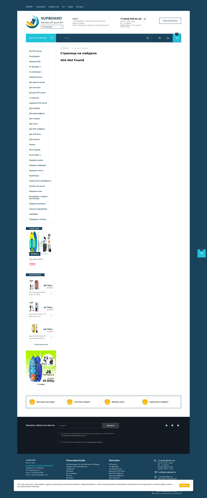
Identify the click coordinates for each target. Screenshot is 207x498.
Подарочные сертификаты (76, 466)
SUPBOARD (51, 18)
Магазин (114, 460)
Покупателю (40, 7)
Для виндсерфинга (116, 475)
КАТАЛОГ (29, 7)
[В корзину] (51, 293)
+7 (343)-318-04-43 (130, 19)
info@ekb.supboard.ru (167, 472)
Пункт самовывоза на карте (167, 491)
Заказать (110, 425)
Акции (70, 7)
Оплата (69, 475)
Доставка (69, 478)
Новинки (69, 471)
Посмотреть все (41, 344)
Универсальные (115, 469)
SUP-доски (113, 464)
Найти (147, 38)
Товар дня (70, 469)
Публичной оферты (95, 442)
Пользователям (75, 460)
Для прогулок (114, 478)
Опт (63, 7)
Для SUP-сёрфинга (116, 473)
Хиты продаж (71, 473)
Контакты (79, 7)
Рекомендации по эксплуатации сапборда (82, 464)
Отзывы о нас (54, 7)
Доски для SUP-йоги (117, 471)
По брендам (114, 466)
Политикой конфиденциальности (73, 435)
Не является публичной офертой (39, 465)
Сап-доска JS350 (36, 259)
